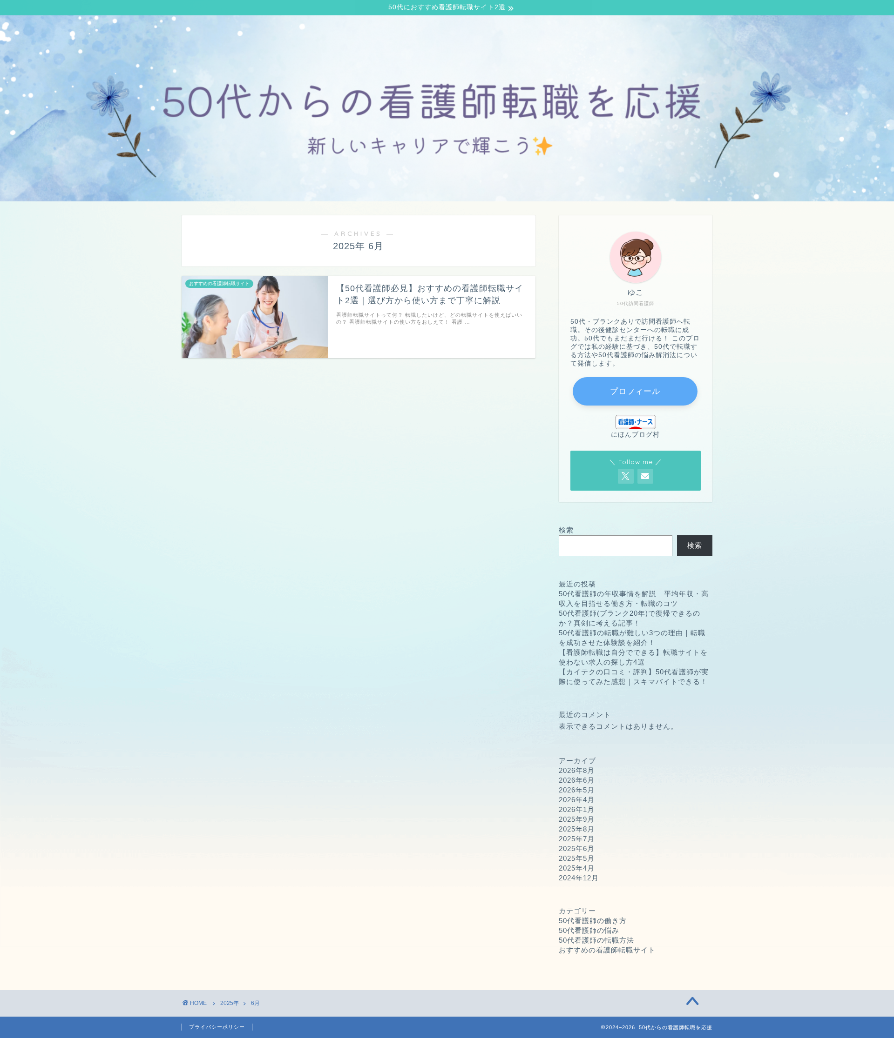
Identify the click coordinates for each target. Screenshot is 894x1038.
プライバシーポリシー (217, 1027)
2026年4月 (577, 800)
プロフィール (635, 391)
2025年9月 (577, 819)
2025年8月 (577, 829)
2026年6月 (577, 780)
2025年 (229, 1003)
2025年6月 (577, 848)
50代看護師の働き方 (593, 921)
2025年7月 (577, 839)
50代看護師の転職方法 (596, 940)
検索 (566, 530)
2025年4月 (577, 868)
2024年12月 (579, 878)
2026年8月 (577, 770)
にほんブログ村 (635, 434)
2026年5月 (577, 790)
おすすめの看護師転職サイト (607, 950)
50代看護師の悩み (589, 930)
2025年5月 (577, 858)
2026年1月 (577, 809)
